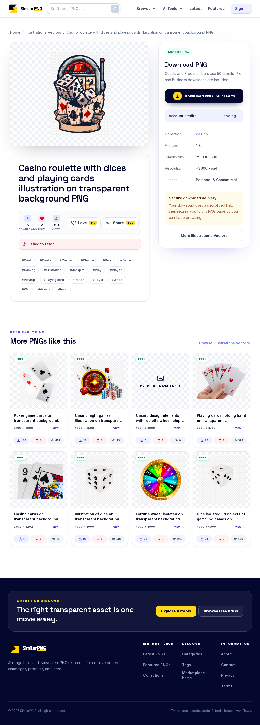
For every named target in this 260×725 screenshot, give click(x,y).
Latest (196, 8)
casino (202, 134)
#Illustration (52, 270)
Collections (153, 675)
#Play (97, 270)
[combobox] (83, 8)
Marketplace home (193, 675)
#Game (125, 260)
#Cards (45, 260)
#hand (63, 289)
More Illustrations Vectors (204, 235)
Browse (144, 8)
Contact (228, 664)
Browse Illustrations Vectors (224, 343)
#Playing (28, 280)
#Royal (97, 280)
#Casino (66, 260)
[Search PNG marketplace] (115, 9)
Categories (192, 654)
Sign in (241, 8)
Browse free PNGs (221, 611)
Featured (216, 8)
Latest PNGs (154, 654)
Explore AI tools (176, 611)
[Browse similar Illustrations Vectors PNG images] (58, 361)
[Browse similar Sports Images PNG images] (241, 361)
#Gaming (28, 270)
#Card (26, 260)
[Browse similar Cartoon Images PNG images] (58, 459)
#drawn (44, 289)
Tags (186, 664)
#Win (25, 289)
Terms (226, 686)
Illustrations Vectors (43, 32)
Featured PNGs (156, 664)
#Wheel (117, 280)
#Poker (78, 280)
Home (15, 32)
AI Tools (170, 8)
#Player (116, 270)
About (226, 654)
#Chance (87, 260)
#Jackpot (77, 270)
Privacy (228, 675)
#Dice (107, 260)
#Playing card (53, 280)
